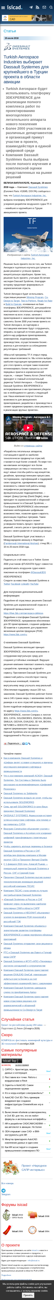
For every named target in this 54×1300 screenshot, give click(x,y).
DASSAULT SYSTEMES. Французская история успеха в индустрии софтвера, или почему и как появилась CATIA (28, 820)
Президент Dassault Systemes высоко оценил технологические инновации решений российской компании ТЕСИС (27, 882)
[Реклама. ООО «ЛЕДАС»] (27, 18)
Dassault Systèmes (38, 187)
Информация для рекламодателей (16, 1280)
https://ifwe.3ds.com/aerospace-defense (23, 613)
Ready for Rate (44, 300)
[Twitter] (26, 743)
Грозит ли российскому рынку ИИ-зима (22, 1025)
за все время (22, 1065)
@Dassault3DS (38, 572)
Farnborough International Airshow (21, 543)
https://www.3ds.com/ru (15, 634)
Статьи (10, 31)
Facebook (15, 584)
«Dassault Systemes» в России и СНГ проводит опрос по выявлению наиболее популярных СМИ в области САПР (25, 904)
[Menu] (3, 7)
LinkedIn (25, 584)
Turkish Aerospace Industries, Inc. (29, 195)
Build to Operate (13, 304)
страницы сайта (33, 445)
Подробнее (6, 1275)
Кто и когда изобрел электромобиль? (24, 1093)
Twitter (7, 584)
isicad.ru (35, 1250)
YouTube (34, 584)
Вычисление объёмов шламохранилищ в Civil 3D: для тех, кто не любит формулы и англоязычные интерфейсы (25, 1115)
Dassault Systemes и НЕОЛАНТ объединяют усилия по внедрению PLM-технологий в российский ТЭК (27, 917)
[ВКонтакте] (23, 743)
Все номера (7, 1183)
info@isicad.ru (34, 1260)
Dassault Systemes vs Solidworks (20, 793)
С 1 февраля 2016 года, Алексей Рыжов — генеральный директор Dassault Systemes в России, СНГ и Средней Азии (26, 868)
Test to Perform (28, 300)
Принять (28, 1295)
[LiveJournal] (29, 743)
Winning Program (34, 297)
